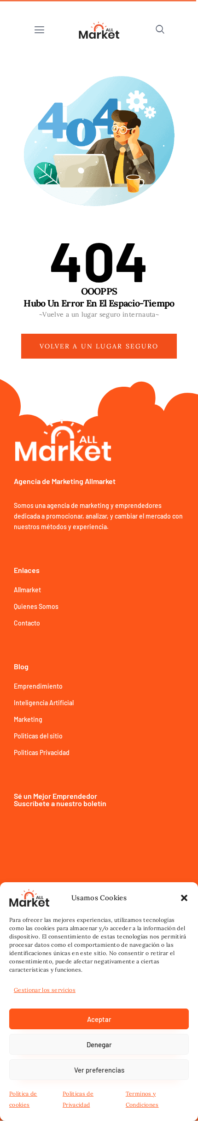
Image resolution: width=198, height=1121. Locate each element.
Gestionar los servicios (45, 989)
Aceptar (99, 1019)
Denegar (99, 1044)
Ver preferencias (99, 1070)
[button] (184, 898)
